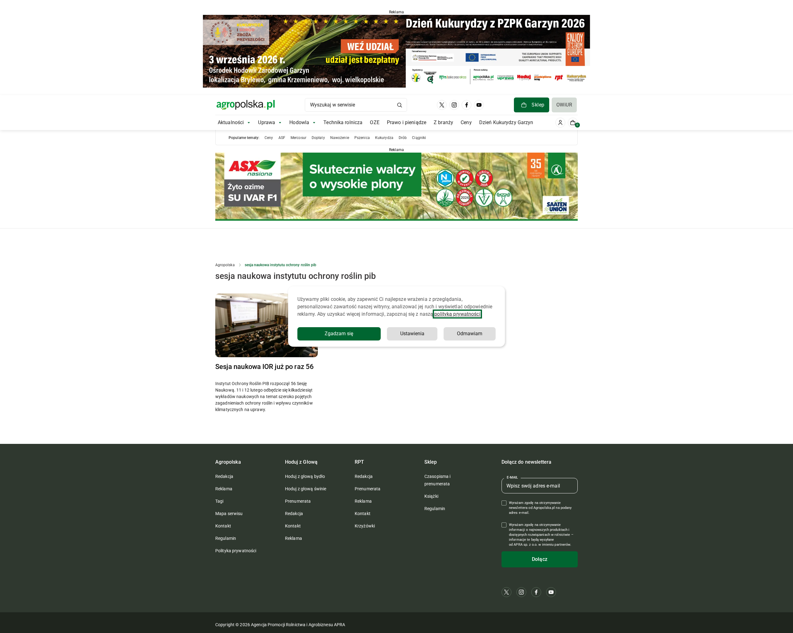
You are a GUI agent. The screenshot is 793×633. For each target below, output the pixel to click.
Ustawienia (412, 333)
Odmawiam (469, 333)
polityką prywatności (457, 314)
